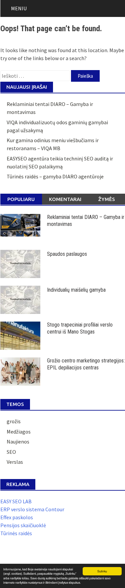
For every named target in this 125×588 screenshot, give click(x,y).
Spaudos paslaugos (67, 254)
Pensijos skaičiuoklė (23, 525)
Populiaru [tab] (21, 199)
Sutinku (102, 571)
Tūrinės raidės (16, 533)
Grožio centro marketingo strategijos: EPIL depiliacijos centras (86, 364)
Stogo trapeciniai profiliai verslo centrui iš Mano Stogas (80, 328)
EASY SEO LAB (16, 501)
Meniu (19, 8)
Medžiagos (19, 431)
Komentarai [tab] (65, 199)
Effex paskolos (16, 517)
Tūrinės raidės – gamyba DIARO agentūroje (55, 176)
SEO (11, 451)
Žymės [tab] (106, 199)
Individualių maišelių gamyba (76, 290)
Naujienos (18, 441)
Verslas (15, 461)
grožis (14, 421)
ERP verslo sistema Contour (32, 509)
